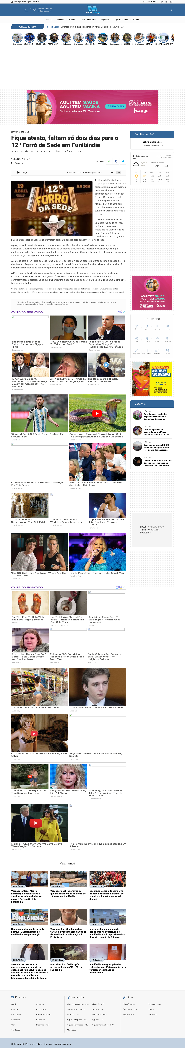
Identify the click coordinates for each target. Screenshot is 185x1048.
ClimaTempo (167, 158)
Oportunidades (121, 19)
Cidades (73, 19)
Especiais (105, 19)
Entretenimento (89, 19)
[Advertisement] (92, 66)
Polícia (49, 19)
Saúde (136, 19)
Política (60, 19)
